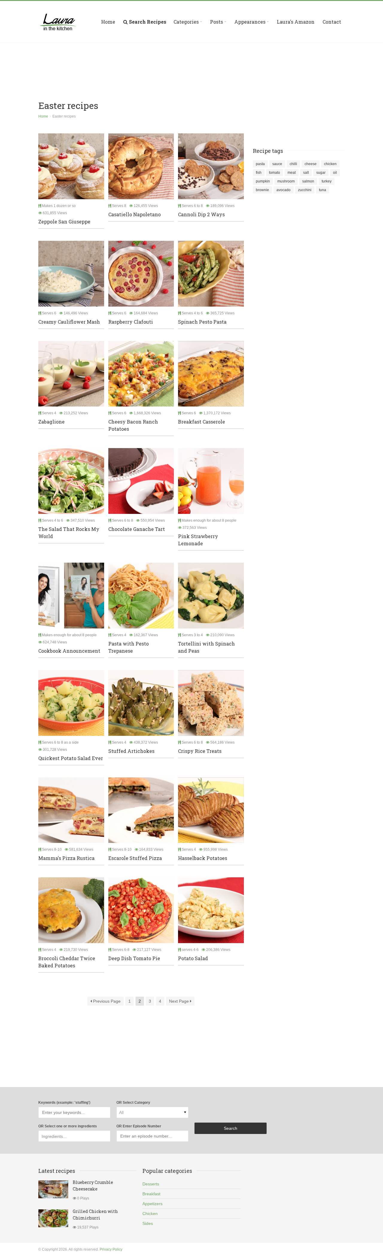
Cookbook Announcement (69, 651)
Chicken (150, 1213)
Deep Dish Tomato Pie (134, 958)
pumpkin (263, 181)
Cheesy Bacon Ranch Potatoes (133, 425)
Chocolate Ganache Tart (136, 529)
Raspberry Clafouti (130, 322)
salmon (308, 181)
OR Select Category (133, 1102)
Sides (147, 1223)
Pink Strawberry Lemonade (198, 539)
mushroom (286, 181)
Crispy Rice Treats (199, 751)
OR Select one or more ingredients (67, 1126)
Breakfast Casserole (201, 421)
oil (335, 172)
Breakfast (151, 1193)
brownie (262, 190)
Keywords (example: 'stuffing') (64, 1102)
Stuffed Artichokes (131, 751)
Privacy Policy (111, 1249)
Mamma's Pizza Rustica (66, 858)
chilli (293, 164)
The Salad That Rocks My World (68, 532)
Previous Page (106, 1001)
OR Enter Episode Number (138, 1126)
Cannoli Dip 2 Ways (201, 214)
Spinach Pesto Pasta (202, 322)
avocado (283, 190)
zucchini (304, 190)
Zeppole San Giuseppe (64, 221)
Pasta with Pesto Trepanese (128, 647)
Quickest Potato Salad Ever (70, 758)
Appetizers (152, 1203)
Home (108, 22)
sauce (277, 164)
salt (306, 172)
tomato (274, 172)
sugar (321, 172)
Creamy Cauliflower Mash (69, 322)
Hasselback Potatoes (202, 858)
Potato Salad (193, 958)
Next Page (179, 1001)
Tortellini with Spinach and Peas (206, 647)
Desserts (150, 1184)
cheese (311, 164)
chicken (330, 164)
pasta (260, 164)
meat (292, 172)
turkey (327, 181)
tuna (322, 190)
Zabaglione (51, 421)
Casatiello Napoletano (134, 214)
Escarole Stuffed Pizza (135, 858)
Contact (332, 22)
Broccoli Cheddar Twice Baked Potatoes (66, 962)
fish (259, 172)
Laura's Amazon (295, 22)
